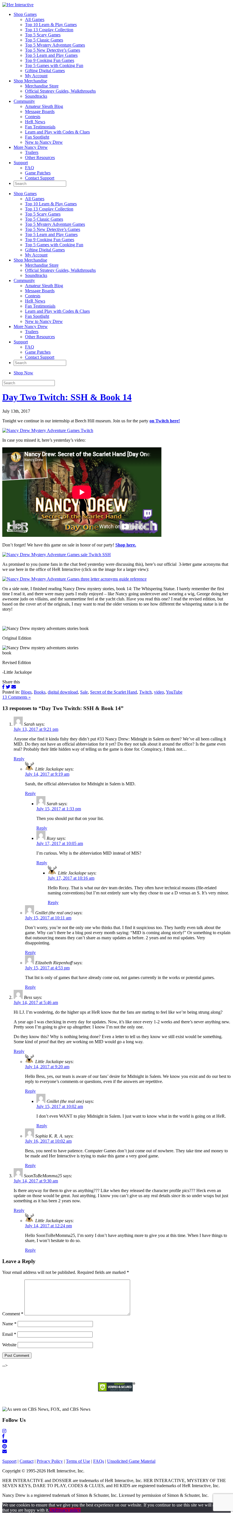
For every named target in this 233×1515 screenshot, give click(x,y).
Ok (52, 1510)
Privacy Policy (50, 1461)
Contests (32, 116)
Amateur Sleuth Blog (44, 106)
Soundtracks (36, 96)
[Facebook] (3, 687)
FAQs (98, 1461)
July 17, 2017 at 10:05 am (59, 843)
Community (24, 101)
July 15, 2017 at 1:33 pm (58, 808)
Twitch (145, 692)
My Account (36, 75)
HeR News (35, 121)
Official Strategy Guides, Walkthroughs (60, 91)
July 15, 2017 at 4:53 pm (47, 967)
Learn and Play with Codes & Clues (57, 132)
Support (21, 162)
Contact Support (39, 178)
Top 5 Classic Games (44, 39)
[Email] (13, 687)
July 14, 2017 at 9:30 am (36, 1180)
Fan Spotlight (37, 137)
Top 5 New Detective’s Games (52, 50)
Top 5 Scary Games (43, 34)
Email (9, 1334)
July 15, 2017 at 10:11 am (48, 917)
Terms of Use (78, 1461)
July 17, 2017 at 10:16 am (71, 878)
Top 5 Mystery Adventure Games (55, 45)
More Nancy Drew (31, 147)
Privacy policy (68, 1510)
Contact (27, 1461)
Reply (19, 758)
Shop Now (23, 372)
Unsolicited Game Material (131, 1461)
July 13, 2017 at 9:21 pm (36, 729)
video (159, 692)
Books (39, 692)
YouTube (174, 692)
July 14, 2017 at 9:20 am (47, 1066)
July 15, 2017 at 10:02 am (59, 1106)
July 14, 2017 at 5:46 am (36, 1002)
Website (9, 1344)
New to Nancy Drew (44, 142)
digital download (63, 692)
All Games (34, 19)
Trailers (31, 152)
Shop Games (25, 14)
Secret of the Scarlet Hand (113, 692)
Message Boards (40, 111)
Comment (12, 1313)
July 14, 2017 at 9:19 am (47, 774)
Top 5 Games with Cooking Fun (54, 65)
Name (9, 1323)
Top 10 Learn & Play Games (51, 24)
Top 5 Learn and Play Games (51, 55)
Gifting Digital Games (45, 70)
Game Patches (38, 172)
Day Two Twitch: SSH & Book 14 (67, 397)
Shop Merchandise (30, 80)
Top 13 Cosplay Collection (49, 29)
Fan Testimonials (40, 126)
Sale (84, 692)
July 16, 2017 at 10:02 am (48, 1141)
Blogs (26, 692)
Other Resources (40, 157)
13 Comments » (16, 697)
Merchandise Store (42, 86)
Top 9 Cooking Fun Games (49, 60)
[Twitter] (8, 687)
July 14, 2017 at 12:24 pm (48, 1225)
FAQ (29, 167)
